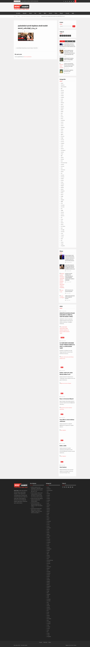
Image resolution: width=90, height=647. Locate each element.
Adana (62, 83)
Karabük (62, 164)
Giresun (62, 148)
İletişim (49, 642)
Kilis (61, 173)
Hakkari (62, 152)
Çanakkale (63, 120)
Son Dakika (18, 13)
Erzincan (62, 139)
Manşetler (24, 13)
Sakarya (62, 212)
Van (61, 240)
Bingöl (62, 111)
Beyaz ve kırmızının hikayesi (66, 398)
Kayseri (62, 171)
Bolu (62, 115)
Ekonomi (50, 13)
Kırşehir (62, 178)
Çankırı (62, 122)
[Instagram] (68, 1)
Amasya (62, 92)
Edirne (62, 132)
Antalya (62, 95)
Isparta (62, 157)
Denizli (62, 125)
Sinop (62, 219)
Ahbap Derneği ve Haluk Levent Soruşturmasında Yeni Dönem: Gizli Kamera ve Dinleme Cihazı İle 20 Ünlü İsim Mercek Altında (69, 258)
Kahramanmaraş (64, 162)
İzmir (62, 160)
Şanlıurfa (62, 215)
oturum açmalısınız (27, 56)
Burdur (62, 116)
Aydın (62, 100)
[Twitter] (66, 1)
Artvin (62, 99)
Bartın (62, 104)
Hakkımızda (45, 642)
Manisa (62, 189)
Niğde (62, 201)
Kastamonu (63, 169)
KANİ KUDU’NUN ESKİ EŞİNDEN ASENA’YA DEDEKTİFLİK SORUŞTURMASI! (37, 500)
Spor (35, 13)
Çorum (62, 123)
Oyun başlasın (63, 467)
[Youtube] (69, 1)
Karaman (62, 166)
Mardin (62, 192)
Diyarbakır (63, 127)
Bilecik (62, 109)
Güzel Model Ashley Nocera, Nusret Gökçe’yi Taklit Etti (27, 48)
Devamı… (21, 502)
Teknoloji (62, 231)
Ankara (62, 93)
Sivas (62, 221)
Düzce (62, 130)
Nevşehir (62, 199)
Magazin (61, 13)
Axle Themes (74, 645)
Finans (56, 13)
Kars (62, 168)
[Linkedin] (73, 1)
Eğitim (45, 13)
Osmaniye (62, 205)
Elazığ (62, 137)
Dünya (40, 13)
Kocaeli (62, 180)
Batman (62, 106)
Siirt (61, 217)
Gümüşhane (63, 150)
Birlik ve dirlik (63, 445)
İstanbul (62, 159)
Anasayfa (40, 642)
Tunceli (62, 236)
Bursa (62, 118)
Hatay (62, 153)
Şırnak (62, 224)
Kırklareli (62, 176)
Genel (62, 146)
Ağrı (61, 88)
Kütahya (62, 183)
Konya (62, 182)
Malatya (62, 187)
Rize (61, 208)
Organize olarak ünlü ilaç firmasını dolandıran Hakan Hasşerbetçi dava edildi (69, 65)
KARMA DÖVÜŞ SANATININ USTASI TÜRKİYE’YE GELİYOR (70, 297)
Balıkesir (62, 102)
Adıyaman (62, 85)
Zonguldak (63, 245)
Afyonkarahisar (63, 86)
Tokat (62, 233)
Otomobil (67, 13)
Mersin (62, 194)
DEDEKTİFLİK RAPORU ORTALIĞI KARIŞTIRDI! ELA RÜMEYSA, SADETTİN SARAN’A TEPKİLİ (67, 314)
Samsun (62, 213)
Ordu (62, 203)
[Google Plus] (71, 1)
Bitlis (62, 113)
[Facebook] (64, 1)
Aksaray (62, 90)
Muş (61, 198)
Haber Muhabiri (27, 31)
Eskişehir (62, 143)
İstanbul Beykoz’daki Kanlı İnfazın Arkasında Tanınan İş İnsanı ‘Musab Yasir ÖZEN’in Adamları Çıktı (67, 45)
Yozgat (62, 243)
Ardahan (62, 97)
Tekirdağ (62, 229)
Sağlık (73, 13)
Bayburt (62, 107)
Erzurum (62, 141)
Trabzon (62, 235)
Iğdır (61, 155)
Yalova (62, 242)
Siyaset (30, 13)
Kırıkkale (62, 175)
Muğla (62, 196)
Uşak (62, 238)
